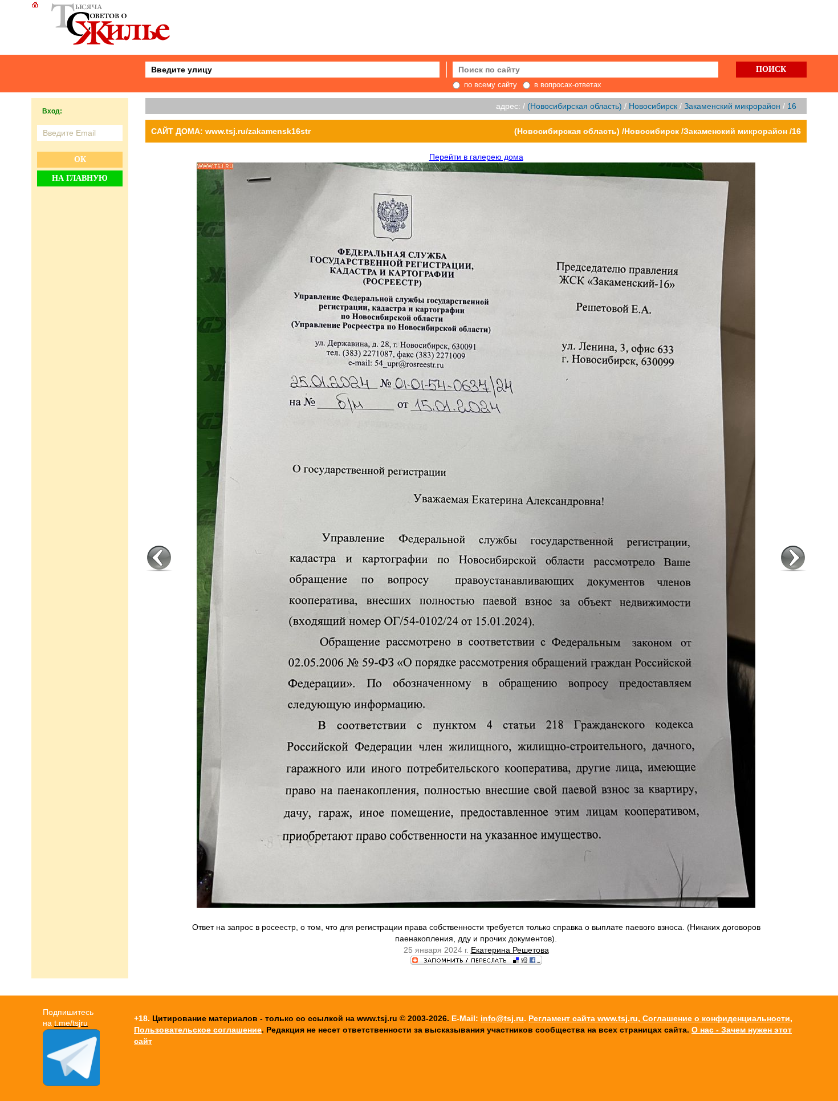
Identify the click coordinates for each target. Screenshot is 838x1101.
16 (791, 106)
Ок (80, 159)
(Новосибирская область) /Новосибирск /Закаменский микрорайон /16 (657, 131)
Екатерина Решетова (510, 949)
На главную (80, 178)
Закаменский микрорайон (732, 106)
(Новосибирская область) (574, 106)
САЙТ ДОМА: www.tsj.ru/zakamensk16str (231, 131)
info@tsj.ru (502, 1018)
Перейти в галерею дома (476, 156)
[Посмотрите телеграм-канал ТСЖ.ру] (71, 1083)
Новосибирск (653, 106)
